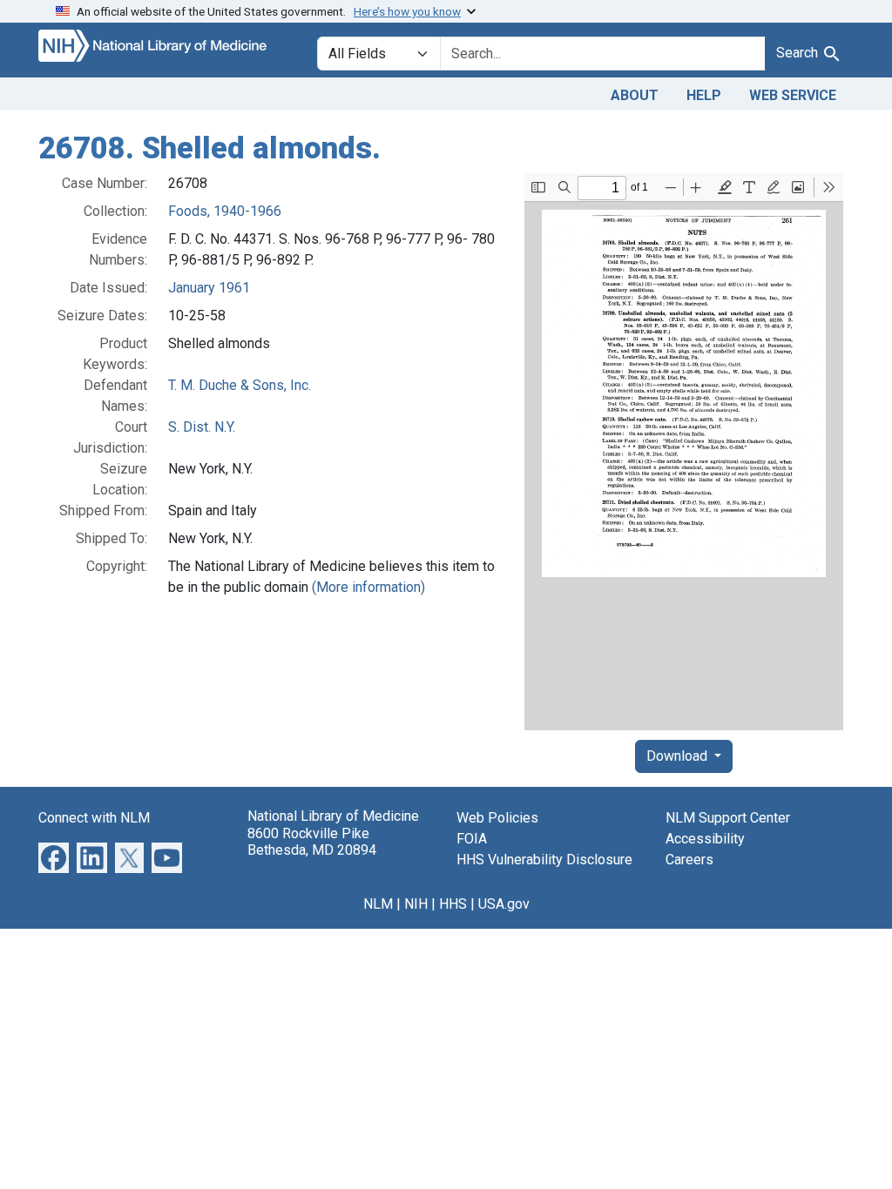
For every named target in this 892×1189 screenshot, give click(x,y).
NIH (416, 904)
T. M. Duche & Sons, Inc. (239, 385)
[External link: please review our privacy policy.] (53, 857)
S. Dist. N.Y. (201, 427)
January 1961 (209, 287)
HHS (453, 904)
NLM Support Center (728, 817)
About (635, 95)
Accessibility (705, 838)
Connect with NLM (94, 817)
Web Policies (497, 817)
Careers (689, 859)
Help (703, 95)
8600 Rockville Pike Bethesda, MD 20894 (311, 841)
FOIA (471, 838)
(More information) (368, 587)
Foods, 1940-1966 (224, 211)
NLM (378, 904)
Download (678, 756)
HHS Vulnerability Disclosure (544, 859)
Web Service (792, 95)
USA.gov (504, 904)
